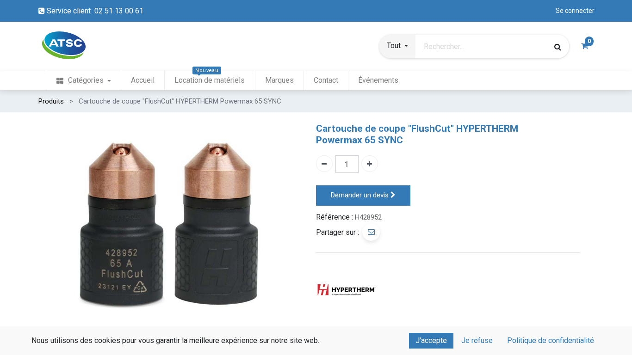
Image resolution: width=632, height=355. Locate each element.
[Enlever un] (324, 163)
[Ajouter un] (369, 163)
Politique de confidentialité (550, 340)
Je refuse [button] (477, 340)
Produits (51, 101)
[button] (397, 47)
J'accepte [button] (431, 340)
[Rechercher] (557, 47)
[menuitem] (83, 80)
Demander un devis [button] (360, 195)
